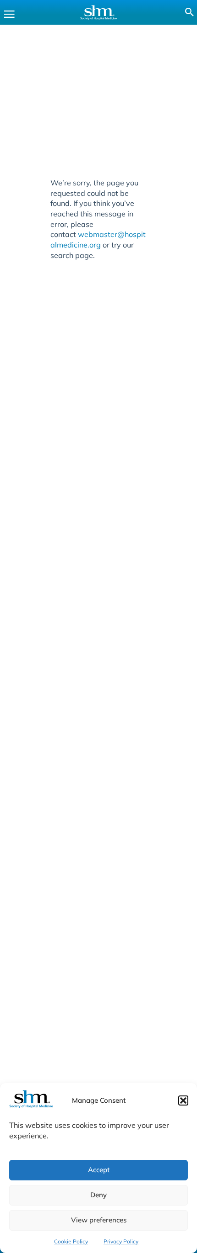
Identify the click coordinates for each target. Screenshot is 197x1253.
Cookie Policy (71, 1241)
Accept (98, 1169)
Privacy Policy (121, 1241)
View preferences (98, 1220)
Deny (98, 1194)
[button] (183, 1100)
